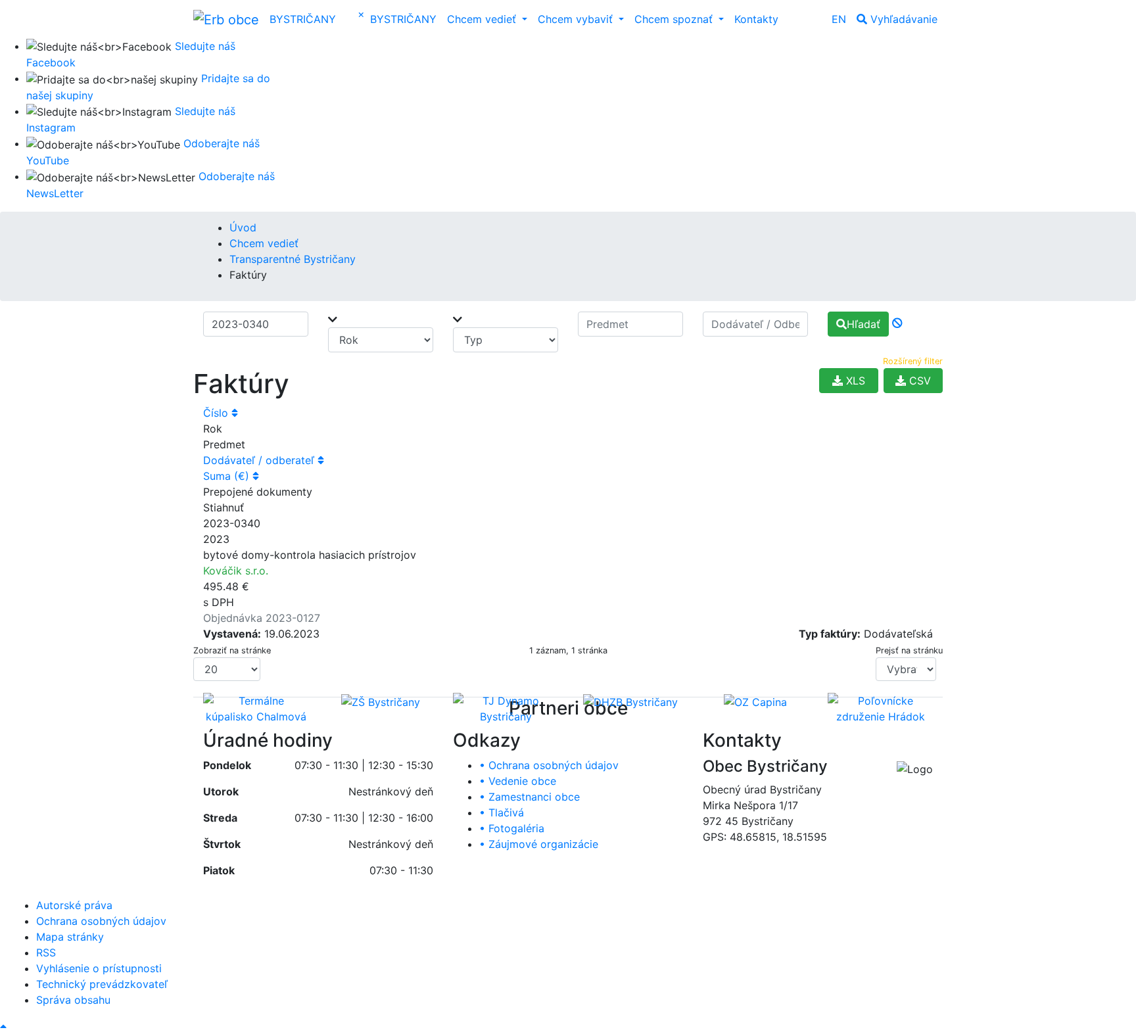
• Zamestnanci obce (529, 796)
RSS (46, 952)
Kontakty (756, 19)
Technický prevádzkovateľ (102, 984)
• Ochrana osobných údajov (549, 765)
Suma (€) (227, 475)
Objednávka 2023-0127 (261, 617)
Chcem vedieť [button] (483, 19)
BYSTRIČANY (303, 19)
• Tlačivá (501, 812)
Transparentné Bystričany (292, 259)
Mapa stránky (70, 936)
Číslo (217, 412)
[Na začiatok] (3, 1026)
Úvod (242, 227)
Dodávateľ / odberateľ (260, 460)
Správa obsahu (73, 999)
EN (839, 19)
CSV (918, 380)
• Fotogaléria (511, 828)
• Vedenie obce (517, 780)
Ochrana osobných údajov (101, 921)
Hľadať (863, 324)
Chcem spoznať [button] (675, 19)
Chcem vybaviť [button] (577, 19)
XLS (854, 380)
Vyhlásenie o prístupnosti (99, 968)
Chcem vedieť (263, 243)
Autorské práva (74, 905)
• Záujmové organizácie (538, 844)
